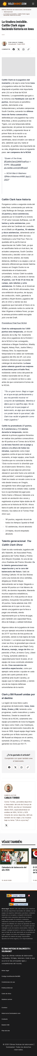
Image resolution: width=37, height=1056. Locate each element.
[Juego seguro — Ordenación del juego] (15, 895)
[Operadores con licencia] (18, 904)
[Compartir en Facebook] (14, 49)
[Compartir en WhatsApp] (23, 49)
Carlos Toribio (12, 797)
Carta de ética (6, 993)
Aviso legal (5, 970)
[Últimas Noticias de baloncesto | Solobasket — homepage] (14, 4)
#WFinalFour (23, 161)
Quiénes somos (7, 999)
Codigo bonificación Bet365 (11, 976)
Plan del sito (6, 1030)
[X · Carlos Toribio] (6, 825)
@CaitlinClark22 (11, 161)
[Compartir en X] (19, 49)
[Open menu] (33, 3)
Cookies (4, 1007)
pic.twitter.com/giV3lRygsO (16, 168)
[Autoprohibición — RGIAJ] (29, 895)
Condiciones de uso (8, 982)
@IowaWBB (16, 165)
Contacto (5, 1019)
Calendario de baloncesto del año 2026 (14, 868)
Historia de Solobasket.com (11, 1013)
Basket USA (5, 1025)
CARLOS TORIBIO (17, 42)
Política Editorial (7, 988)
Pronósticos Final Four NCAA (14, 323)
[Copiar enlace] (28, 49)
